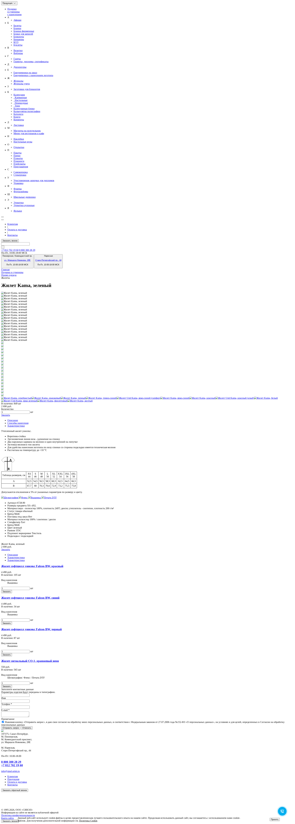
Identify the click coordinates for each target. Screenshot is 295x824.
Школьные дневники (25, 197)
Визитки (18, 50)
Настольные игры (23, 141)
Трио (17, 105)
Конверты (19, 119)
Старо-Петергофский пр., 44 (48, 260)
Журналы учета (22, 83)
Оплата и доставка (17, 229)
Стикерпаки (20, 175)
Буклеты (18, 45)
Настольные (21, 100)
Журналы (18, 81)
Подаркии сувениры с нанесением (14, 12)
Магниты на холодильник (27, 130)
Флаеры (18, 188)
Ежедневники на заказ (25, 72)
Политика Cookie (88, 820)
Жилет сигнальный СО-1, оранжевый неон (30, 661)
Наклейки (19, 139)
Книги (17, 117)
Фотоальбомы (21, 191)
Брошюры (19, 39)
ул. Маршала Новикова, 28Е (17, 260)
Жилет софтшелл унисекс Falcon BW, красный (32, 566)
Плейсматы (20, 164)
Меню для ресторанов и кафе (29, 133)
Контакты (12, 235)
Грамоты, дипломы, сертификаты (31, 61)
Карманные (20, 97)
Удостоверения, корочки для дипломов (34, 180)
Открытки (19, 147)
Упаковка (18, 183)
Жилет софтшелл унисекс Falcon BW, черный (31, 629)
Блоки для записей (23, 34)
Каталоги (18, 114)
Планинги (19, 161)
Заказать (5, 415)
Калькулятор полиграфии (27, 111)
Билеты (17, 25)
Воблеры (18, 53)
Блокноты (19, 36)
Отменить (26, 728)
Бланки (17, 28)
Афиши (17, 20)
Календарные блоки (24, 108)
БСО (16, 42)
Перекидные (21, 103)
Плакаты (18, 158)
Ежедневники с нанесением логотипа (33, 75)
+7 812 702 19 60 (12, 765)
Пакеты (18, 152)
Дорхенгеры (20, 67)
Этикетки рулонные (24, 205)
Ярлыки (18, 211)
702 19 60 (10, 250)
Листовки (19, 125)
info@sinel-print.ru (10, 771)
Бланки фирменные (24, 31)
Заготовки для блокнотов (27, 89)
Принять (275, 819)
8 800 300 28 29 (27, 250)
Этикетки (19, 202)
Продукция (7, 3)
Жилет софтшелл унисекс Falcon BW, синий (30, 597)
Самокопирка (21, 172)
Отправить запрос (10, 728)
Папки (17, 155)
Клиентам (12, 224)
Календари (19, 94)
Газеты (17, 58)
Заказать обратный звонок (14, 790)
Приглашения (21, 166)
